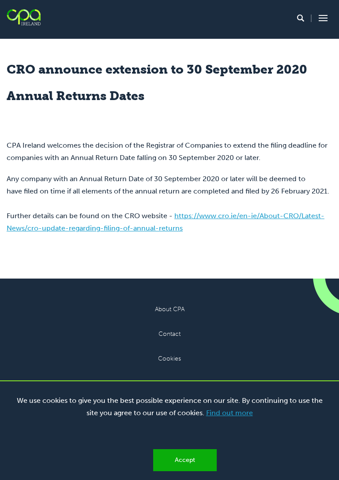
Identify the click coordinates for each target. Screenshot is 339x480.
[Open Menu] (322, 18)
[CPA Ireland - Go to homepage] (24, 17)
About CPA (170, 309)
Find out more (229, 413)
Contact (169, 334)
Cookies (169, 358)
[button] (300, 18)
